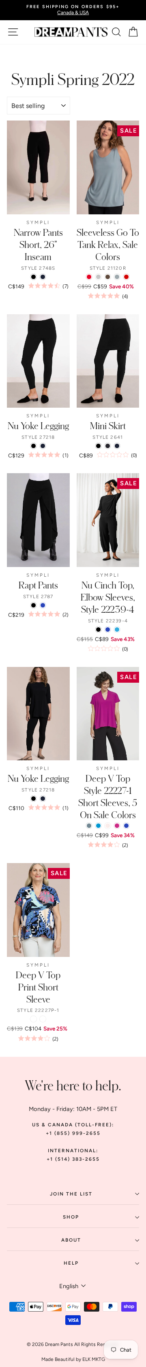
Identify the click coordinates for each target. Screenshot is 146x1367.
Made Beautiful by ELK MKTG (73, 1359)
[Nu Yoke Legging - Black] (33, 446)
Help (71, 1263)
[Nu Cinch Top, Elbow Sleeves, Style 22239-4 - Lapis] (108, 629)
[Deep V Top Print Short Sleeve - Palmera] (33, 1019)
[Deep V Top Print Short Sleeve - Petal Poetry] (43, 1019)
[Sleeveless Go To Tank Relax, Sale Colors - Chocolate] (108, 277)
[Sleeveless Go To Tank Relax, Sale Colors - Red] (126, 277)
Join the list (71, 1194)
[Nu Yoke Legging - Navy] (43, 446)
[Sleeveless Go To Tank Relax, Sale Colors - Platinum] (98, 277)
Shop (71, 1217)
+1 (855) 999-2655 (73, 1133)
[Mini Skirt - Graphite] (108, 446)
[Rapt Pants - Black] (33, 605)
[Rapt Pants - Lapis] (43, 605)
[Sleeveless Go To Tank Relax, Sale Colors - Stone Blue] (117, 277)
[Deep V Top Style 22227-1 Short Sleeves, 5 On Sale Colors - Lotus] (108, 826)
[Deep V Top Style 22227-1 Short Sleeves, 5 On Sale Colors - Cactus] (89, 826)
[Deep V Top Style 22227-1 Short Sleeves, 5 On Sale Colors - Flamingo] (117, 826)
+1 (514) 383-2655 (73, 1159)
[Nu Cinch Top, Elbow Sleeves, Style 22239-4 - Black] (98, 629)
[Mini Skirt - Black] (98, 446)
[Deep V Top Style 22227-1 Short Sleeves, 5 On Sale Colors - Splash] (98, 826)
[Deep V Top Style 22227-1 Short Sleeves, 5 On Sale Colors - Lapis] (126, 826)
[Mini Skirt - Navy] (117, 446)
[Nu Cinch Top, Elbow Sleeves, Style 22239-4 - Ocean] (117, 629)
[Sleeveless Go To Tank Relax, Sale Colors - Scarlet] (89, 277)
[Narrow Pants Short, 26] (33, 277)
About (71, 1240)
